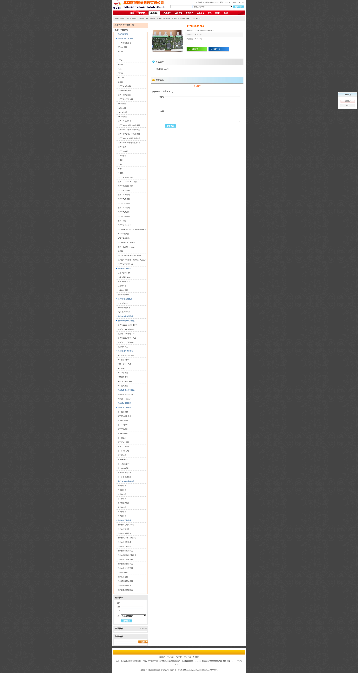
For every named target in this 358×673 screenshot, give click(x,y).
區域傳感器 (122, 507)
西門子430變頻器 (124, 91)
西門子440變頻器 (124, 95)
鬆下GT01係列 (123, 442)
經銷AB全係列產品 (125, 299)
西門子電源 (122, 221)
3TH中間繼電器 (123, 234)
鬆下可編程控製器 (124, 416)
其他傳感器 (122, 516)
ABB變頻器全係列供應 (126, 355)
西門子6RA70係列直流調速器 (129, 125)
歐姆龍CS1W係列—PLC (127, 338)
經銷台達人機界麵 (124, 533)
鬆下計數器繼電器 (124, 477)
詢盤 (226, 13)
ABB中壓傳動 (123, 373)
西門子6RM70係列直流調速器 (129, 143)
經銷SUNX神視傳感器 (126, 481)
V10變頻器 (122, 108)
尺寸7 (120, 164)
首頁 (132, 13)
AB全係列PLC (123, 303)
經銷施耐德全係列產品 (126, 390)
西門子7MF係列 (123, 212)
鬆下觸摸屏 (122, 438)
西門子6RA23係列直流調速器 (129, 130)
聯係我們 (189, 13)
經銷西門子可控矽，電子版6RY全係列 (171, 18)
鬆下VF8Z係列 (123, 468)
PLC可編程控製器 (124, 43)
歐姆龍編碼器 (123, 347)
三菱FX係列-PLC (124, 273)
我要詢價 (216, 49)
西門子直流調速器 (124, 121)
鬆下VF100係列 (123, 464)
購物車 (218, 13)
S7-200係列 (122, 47)
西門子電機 (122, 147)
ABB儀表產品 (123, 377)
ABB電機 (121, 368)
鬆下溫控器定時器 (124, 473)
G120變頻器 (122, 112)
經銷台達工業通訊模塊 (126, 559)
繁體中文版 (209, 2)
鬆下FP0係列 (123, 425)
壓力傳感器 (122, 499)
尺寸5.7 (120, 160)
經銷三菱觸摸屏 (123, 295)
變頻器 (120, 82)
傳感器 (120, 251)
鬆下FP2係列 (123, 429)
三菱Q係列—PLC (124, 282)
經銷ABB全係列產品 (125, 351)
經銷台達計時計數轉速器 (127, 555)
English (216, 2)
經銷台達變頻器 (123, 529)
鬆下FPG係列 (123, 434)
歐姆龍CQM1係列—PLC (127, 329)
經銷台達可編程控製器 (126, 525)
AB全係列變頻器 (124, 312)
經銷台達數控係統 (124, 546)
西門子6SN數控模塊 (125, 177)
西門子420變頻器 (124, 86)
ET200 (120, 73)
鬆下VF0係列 (123, 460)
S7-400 (120, 65)
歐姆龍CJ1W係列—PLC (127, 334)
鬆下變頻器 (122, 455)
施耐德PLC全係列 (124, 399)
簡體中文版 (200, 2)
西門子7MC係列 (124, 203)
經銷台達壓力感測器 (125, 590)
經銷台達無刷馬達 (124, 542)
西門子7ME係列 (124, 208)
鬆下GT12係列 (123, 447)
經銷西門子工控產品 (147, 18)
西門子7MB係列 (124, 199)
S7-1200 (121, 78)
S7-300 (120, 52)
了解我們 (141, 13)
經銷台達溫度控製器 (125, 551)
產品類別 (154, 13)
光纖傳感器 (122, 486)
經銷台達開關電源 (124, 585)
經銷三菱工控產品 (124, 269)
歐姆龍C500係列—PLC (126, 342)
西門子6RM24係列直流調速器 (129, 138)
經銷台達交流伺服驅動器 (127, 538)
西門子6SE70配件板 (125, 264)
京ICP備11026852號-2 (186, 670)
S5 (119, 56)
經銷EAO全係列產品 (125, 316)
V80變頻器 (122, 104)
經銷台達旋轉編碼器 (125, 564)
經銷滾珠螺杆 (123, 572)
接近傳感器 (122, 494)
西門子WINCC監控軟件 (126, 243)
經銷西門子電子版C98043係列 (129, 256)
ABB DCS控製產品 (125, 381)
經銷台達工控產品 (124, 520)
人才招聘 (167, 13)
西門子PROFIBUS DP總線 (127, 182)
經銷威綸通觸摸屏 (124, 403)
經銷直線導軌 (123, 577)
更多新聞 (143, 628)
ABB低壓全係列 (123, 360)
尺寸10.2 (121, 169)
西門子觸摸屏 (123, 151)
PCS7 (120, 69)
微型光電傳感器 (123, 503)
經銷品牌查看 (123, 34)
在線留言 (200, 13)
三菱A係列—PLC (124, 277)
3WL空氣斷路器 (124, 238)
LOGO (120, 60)
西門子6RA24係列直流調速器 (129, 134)
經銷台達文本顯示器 (125, 568)
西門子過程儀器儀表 (125, 186)
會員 (210, 13)
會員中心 (347, 101)
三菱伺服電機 (123, 290)
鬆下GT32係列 (123, 451)
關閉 (347, 106)
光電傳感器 (122, 490)
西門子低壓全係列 (124, 225)
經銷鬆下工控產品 (124, 407)
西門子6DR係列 (124, 190)
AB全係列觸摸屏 (124, 308)
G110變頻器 (122, 117)
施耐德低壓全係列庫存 (126, 394)
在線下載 (178, 13)
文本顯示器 (122, 156)
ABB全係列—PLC (124, 364)
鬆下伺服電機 (123, 412)
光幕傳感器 (122, 512)
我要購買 (194, 49)
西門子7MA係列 (124, 195)
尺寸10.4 (121, 173)
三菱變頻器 (122, 286)
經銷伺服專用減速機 (125, 581)
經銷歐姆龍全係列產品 (126, 321)
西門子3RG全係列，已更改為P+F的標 (132, 229)
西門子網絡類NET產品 (126, 247)
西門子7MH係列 (124, 216)
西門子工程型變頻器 (125, 99)
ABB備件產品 (123, 386)
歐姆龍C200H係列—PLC (127, 325)
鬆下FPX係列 (123, 421)
